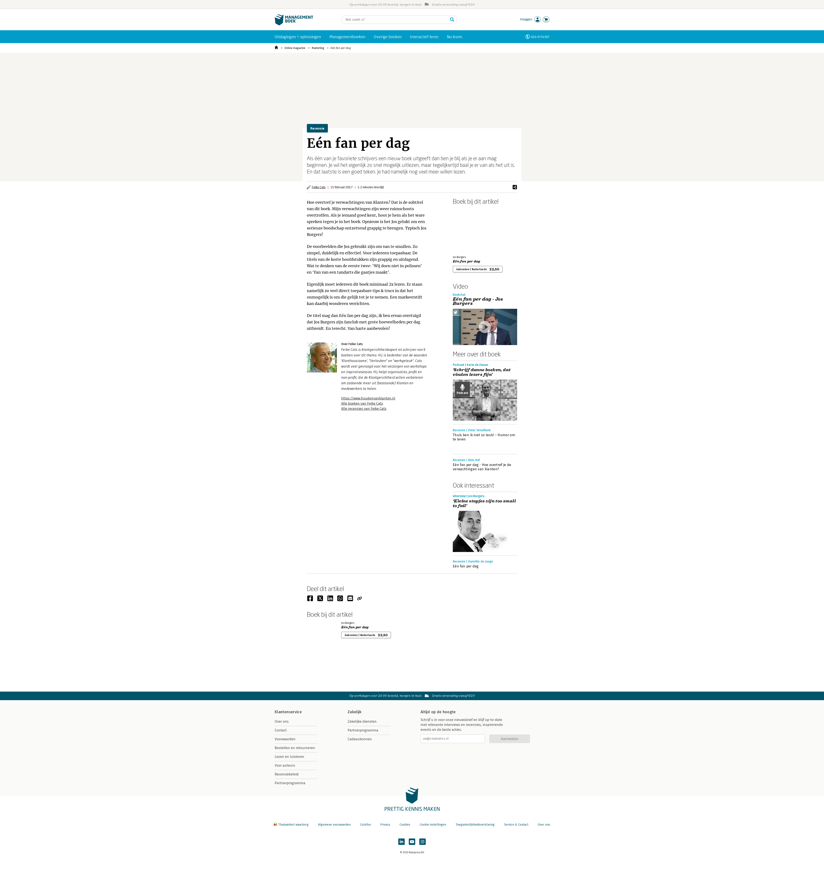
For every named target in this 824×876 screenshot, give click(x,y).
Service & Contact (516, 824)
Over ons (282, 721)
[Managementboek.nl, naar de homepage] (294, 24)
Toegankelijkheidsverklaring (475, 824)
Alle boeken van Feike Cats (362, 403)
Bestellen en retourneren (295, 748)
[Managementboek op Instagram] (422, 841)
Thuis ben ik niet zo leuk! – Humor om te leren (484, 437)
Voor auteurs (285, 765)
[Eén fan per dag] (468, 229)
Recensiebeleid (287, 774)
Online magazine (295, 48)
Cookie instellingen (433, 824)
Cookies (405, 824)
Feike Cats (319, 187)
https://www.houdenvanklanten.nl (368, 398)
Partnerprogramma (290, 783)
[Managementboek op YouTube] (412, 841)
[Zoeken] (452, 19)
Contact (281, 730)
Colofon (365, 824)
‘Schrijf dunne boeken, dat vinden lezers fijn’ (481, 372)
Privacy (385, 824)
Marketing (318, 48)
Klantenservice (288, 712)
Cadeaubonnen (360, 739)
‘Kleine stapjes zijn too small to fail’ (484, 503)
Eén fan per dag (340, 48)
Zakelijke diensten (362, 721)
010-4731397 (540, 37)
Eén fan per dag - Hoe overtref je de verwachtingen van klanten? (482, 467)
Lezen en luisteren (289, 757)
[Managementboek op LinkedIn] (401, 841)
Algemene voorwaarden (334, 824)
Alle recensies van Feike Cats (363, 409)
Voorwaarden (285, 739)
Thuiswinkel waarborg (293, 824)
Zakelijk (354, 712)
